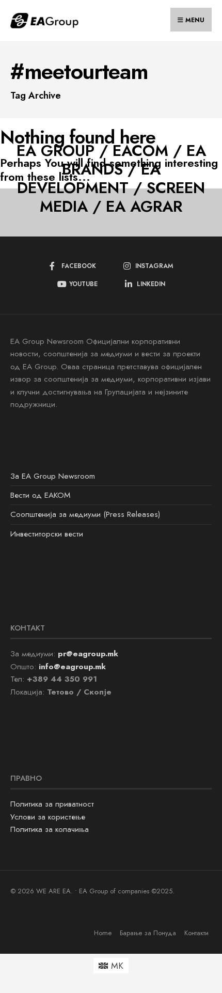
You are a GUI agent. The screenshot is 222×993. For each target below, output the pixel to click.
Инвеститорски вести (46, 534)
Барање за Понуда (148, 933)
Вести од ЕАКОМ (40, 495)
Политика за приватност (52, 804)
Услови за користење (47, 817)
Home (103, 933)
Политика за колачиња (49, 829)
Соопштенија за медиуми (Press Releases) (85, 514)
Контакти (196, 933)
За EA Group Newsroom (52, 476)
